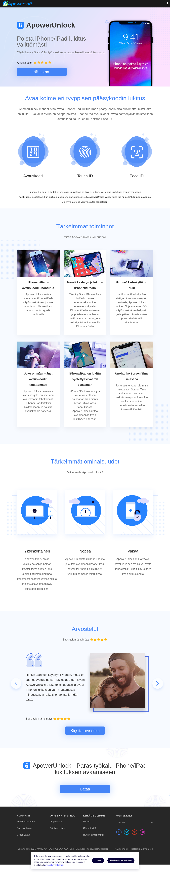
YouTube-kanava (26, 821)
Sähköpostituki (57, 828)
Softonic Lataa (24, 828)
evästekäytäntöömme (55, 865)
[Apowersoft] (17, 3)
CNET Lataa (23, 834)
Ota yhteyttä (89, 828)
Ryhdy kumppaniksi (93, 834)
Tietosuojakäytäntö (141, 849)
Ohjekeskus (56, 821)
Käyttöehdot (121, 849)
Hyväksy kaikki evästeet (121, 860)
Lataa (44, 72)
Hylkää (98, 860)
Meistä (86, 821)
